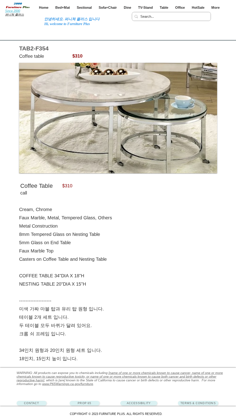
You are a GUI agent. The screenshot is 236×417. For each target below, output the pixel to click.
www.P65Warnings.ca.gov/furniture (67, 384)
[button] (62, 7)
